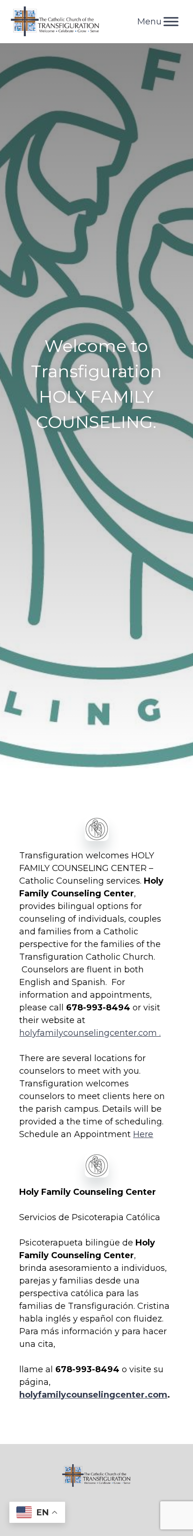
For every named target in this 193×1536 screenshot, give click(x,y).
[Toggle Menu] (170, 21)
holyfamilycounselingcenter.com (93, 1395)
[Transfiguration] (55, 21)
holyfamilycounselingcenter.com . (90, 1033)
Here (143, 1134)
